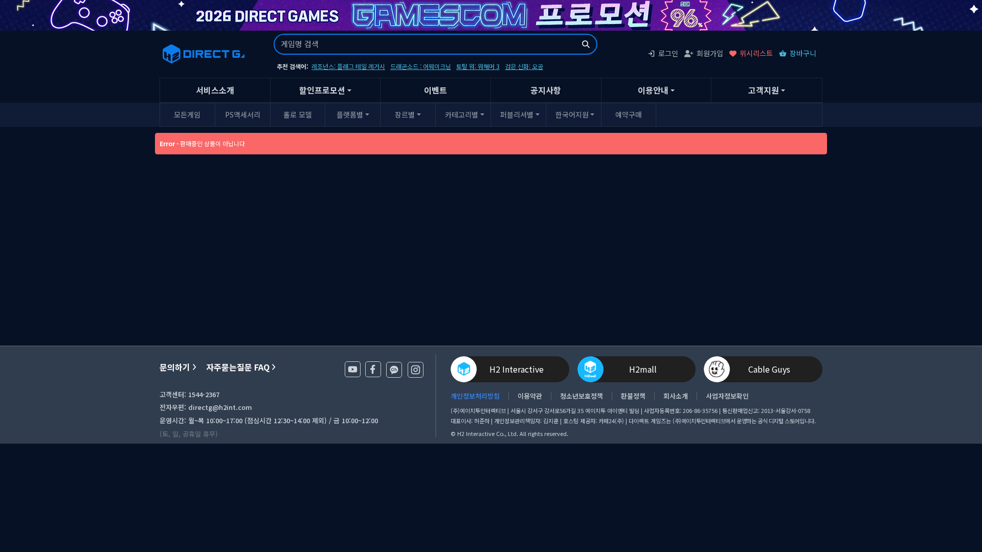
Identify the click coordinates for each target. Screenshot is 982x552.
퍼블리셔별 (516, 114)
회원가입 (710, 53)
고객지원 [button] (763, 90)
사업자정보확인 (727, 396)
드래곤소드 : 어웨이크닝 (420, 66)
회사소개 (675, 396)
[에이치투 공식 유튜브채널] (353, 369)
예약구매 (628, 114)
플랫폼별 (350, 114)
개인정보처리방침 (475, 396)
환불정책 (633, 396)
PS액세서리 (242, 114)
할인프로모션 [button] (322, 90)
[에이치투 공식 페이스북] (373, 369)
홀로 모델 (297, 114)
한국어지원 (572, 114)
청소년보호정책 (581, 396)
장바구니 (803, 53)
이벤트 (435, 90)
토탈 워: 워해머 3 (478, 66)
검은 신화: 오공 (524, 66)
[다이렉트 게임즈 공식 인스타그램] (415, 369)
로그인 (668, 53)
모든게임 (187, 114)
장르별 (405, 114)
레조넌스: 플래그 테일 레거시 (348, 66)
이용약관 (530, 396)
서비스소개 (215, 90)
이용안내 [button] (653, 90)
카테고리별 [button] (461, 114)
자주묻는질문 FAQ (238, 367)
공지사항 (545, 90)
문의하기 (175, 367)
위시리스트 (756, 53)
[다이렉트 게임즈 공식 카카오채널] (394, 369)
